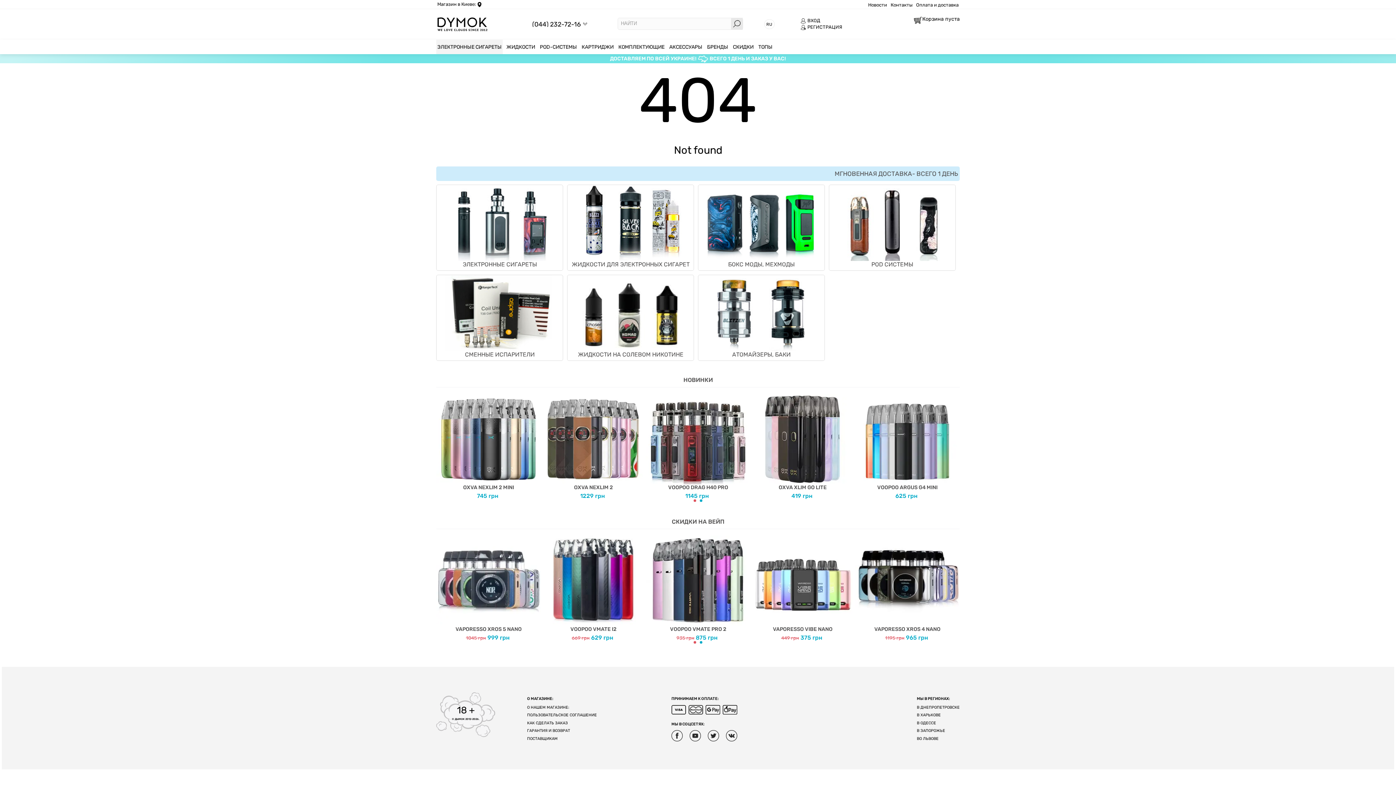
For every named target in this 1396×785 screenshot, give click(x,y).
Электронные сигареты (500, 264)
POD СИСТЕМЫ (892, 264)
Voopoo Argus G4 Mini (907, 487)
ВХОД (813, 20)
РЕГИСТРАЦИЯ (824, 27)
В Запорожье (931, 730)
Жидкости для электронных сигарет (631, 264)
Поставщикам (542, 738)
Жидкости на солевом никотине (630, 354)
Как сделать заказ (547, 723)
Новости (877, 5)
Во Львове (928, 738)
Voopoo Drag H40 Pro (698, 487)
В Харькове (929, 715)
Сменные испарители (500, 354)
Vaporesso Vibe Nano (803, 629)
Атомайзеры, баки (761, 354)
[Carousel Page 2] (701, 500)
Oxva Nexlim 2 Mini (488, 487)
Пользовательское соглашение (562, 715)
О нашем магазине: (548, 707)
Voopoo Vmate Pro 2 (698, 629)
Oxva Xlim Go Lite (803, 487)
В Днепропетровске (938, 707)
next (954, 444)
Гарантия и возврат (548, 730)
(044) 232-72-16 (556, 24)
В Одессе (926, 723)
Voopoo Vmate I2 (593, 629)
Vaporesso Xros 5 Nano (489, 629)
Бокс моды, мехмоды (761, 264)
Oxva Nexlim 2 (593, 487)
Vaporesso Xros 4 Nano (907, 629)
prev (441, 444)
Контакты (901, 5)
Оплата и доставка (937, 5)
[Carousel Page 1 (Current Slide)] (695, 500)
